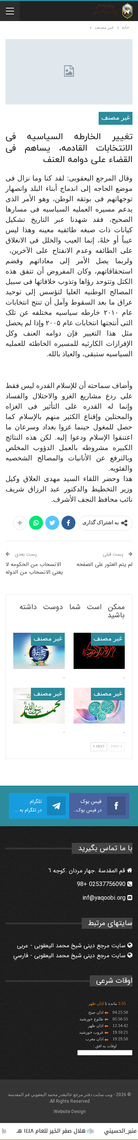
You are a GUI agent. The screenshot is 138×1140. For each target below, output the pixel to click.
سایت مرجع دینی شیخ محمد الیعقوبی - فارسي (70, 955)
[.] (99, 651)
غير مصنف (115, 117)
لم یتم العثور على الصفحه (104, 564)
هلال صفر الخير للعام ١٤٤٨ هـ (60, 1131)
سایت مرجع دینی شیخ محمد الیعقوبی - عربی (72, 945)
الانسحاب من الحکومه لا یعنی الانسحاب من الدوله (34, 568)
